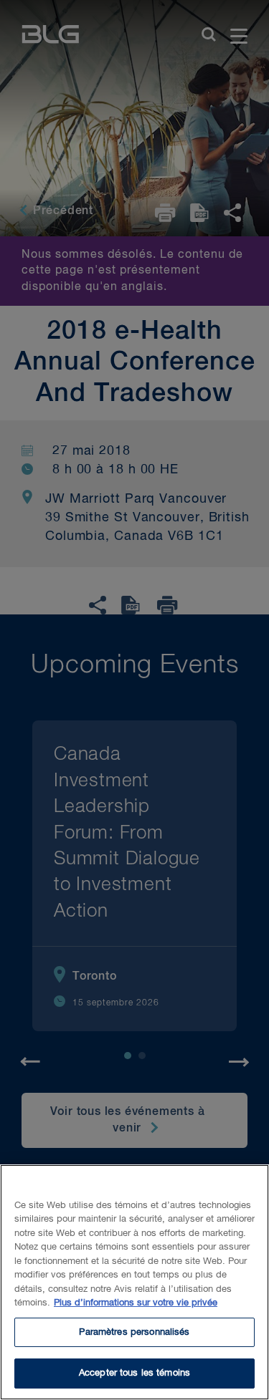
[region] (134, 1282)
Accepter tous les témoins (134, 1373)
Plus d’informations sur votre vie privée (135, 1303)
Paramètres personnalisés (134, 1332)
